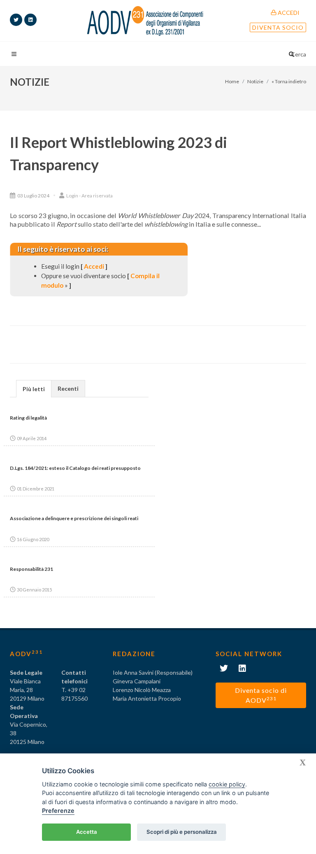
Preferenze (58, 810)
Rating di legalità (28, 418)
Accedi (288, 12)
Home (232, 81)
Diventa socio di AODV (261, 695)
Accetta (86, 831)
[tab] (33, 388)
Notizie (255, 81)
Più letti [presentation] (34, 388)
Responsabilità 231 (31, 569)
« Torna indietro (289, 81)
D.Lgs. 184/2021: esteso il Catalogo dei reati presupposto (75, 468)
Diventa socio (278, 27)
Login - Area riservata (89, 195)
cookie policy (227, 784)
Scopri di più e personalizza (181, 831)
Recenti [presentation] (68, 388)
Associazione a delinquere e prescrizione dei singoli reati (74, 518)
